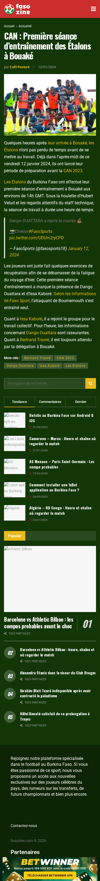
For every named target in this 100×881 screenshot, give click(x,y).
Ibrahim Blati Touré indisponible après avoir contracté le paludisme (55, 693)
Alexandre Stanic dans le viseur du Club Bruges (58, 672)
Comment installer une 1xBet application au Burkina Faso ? (54, 487)
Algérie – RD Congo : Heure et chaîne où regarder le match (60, 510)
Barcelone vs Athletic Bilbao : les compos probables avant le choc (38, 622)
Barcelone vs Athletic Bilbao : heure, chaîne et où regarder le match (57, 652)
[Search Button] (90, 383)
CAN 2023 (72, 170)
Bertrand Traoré (34, 339)
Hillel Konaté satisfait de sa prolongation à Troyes (55, 716)
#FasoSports (40, 231)
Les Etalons (75, 366)
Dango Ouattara (41, 332)
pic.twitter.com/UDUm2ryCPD (36, 237)
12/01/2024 (47, 67)
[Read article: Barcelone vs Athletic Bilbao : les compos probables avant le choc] (50, 579)
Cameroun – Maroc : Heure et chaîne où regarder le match (62, 441)
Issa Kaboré (31, 318)
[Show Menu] (93, 9)
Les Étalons (15, 181)
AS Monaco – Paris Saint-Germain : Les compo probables (61, 464)
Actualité (25, 26)
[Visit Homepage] (17, 9)
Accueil (9, 26)
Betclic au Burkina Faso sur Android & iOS (61, 417)
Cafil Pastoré (20, 67)
